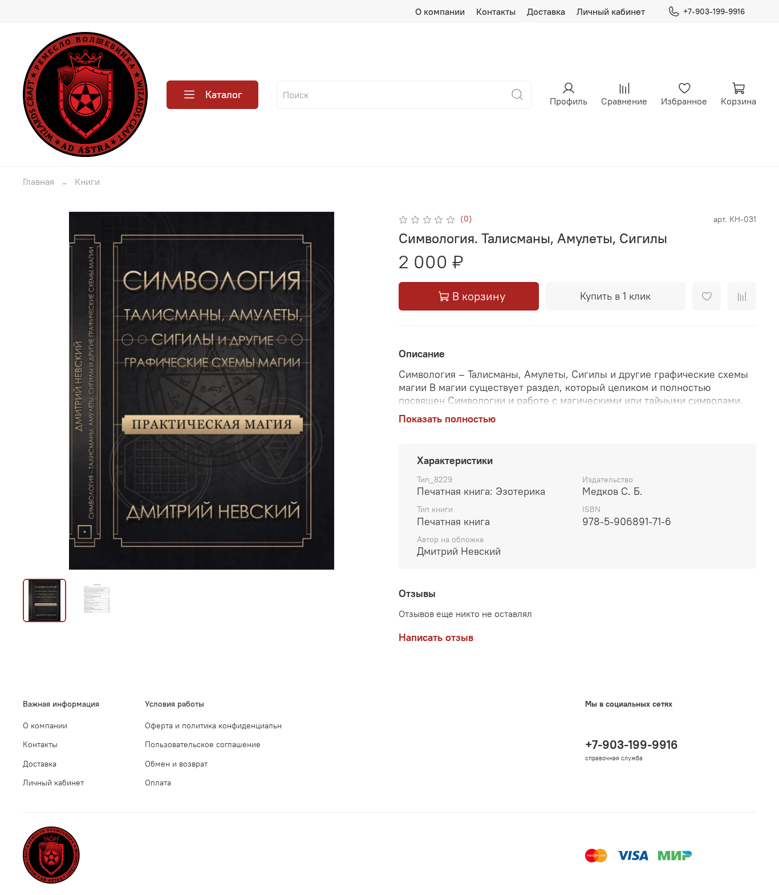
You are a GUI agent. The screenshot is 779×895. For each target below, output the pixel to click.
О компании (440, 11)
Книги (87, 181)
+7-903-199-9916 (714, 11)
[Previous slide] (41, 390)
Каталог (223, 94)
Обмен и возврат (176, 764)
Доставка (546, 11)
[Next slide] (362, 390)
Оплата (158, 782)
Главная (38, 181)
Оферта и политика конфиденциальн (213, 725)
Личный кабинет (611, 11)
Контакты (496, 11)
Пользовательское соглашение (203, 744)
